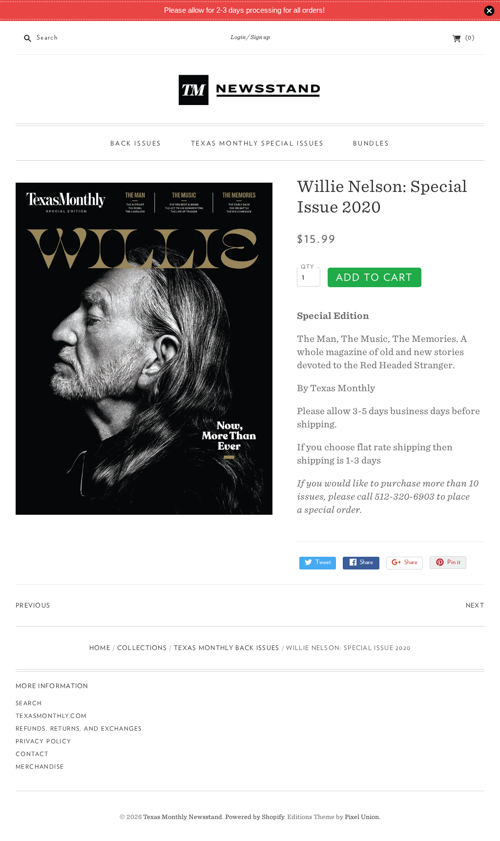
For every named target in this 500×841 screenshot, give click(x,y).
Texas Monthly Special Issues (257, 143)
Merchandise (40, 766)
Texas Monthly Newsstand (182, 816)
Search (29, 703)
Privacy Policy (44, 741)
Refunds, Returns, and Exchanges (79, 728)
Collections (142, 648)
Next (475, 605)
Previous (33, 605)
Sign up (260, 37)
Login (238, 37)
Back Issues (136, 143)
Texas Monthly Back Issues (227, 648)
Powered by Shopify (254, 816)
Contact (32, 753)
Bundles (371, 143)
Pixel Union (362, 816)
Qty (307, 266)
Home (99, 648)
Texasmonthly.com (51, 715)
